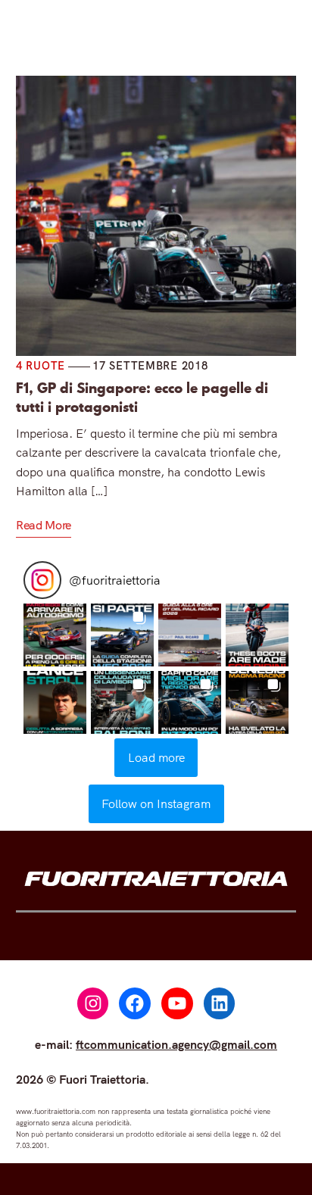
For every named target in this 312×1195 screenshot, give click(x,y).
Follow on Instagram (156, 803)
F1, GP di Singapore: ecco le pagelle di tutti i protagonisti (142, 398)
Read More (43, 524)
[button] (54, 635)
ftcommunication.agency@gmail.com (176, 1044)
